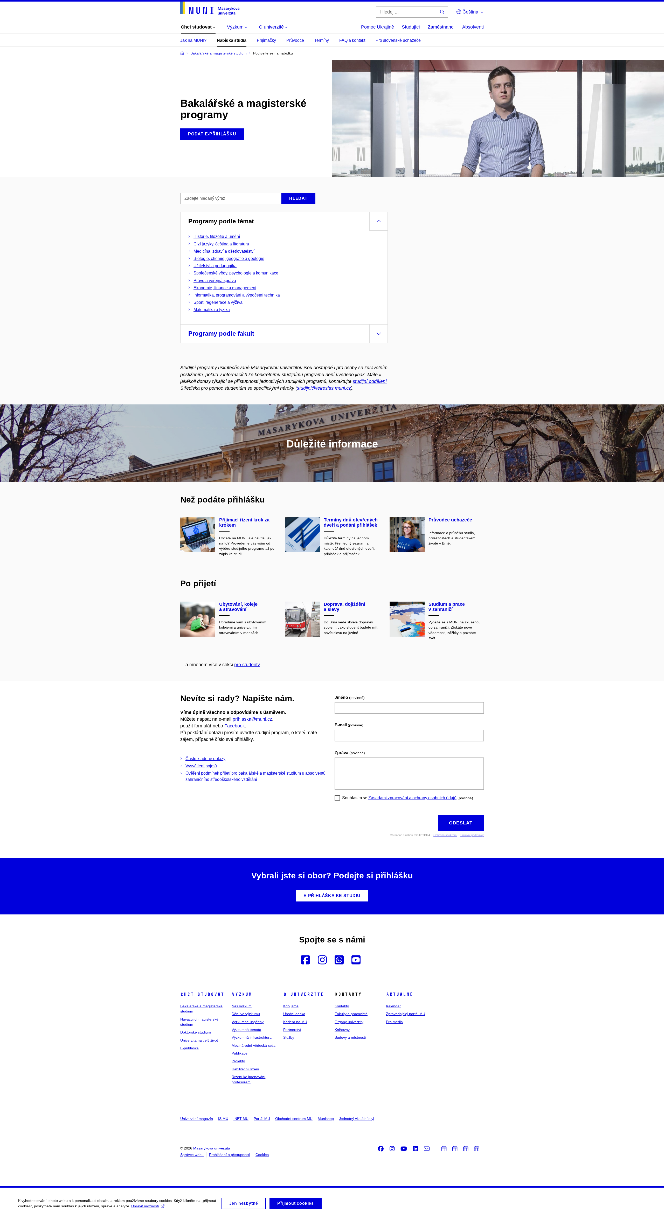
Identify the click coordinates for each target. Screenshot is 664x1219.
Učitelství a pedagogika (215, 266)
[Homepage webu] (209, 8)
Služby (288, 1037)
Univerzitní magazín (196, 1119)
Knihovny (342, 1030)
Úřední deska (294, 1014)
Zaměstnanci (441, 27)
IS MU (223, 1119)
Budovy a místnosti (350, 1037)
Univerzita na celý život (199, 1040)
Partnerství (292, 1030)
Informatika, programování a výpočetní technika (236, 295)
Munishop (326, 1119)
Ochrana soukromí (445, 835)
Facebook (234, 725)
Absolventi (473, 27)
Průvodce (295, 40)
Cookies (262, 1155)
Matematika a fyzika (211, 309)
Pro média (394, 1022)
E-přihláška (189, 1048)
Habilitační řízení (245, 1069)
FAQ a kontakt (352, 40)
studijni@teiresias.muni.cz (324, 388)
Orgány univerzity (349, 1022)
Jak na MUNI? (193, 40)
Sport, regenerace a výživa (218, 302)
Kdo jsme (291, 1006)
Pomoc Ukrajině (377, 27)
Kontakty (342, 1006)
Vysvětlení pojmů (201, 766)
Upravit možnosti (145, 1206)
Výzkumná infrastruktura (252, 1037)
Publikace (239, 1053)
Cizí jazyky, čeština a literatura (221, 244)
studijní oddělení (370, 381)
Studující (411, 27)
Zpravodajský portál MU (405, 1014)
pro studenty (247, 664)
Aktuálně (399, 994)
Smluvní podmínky (472, 835)
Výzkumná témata (246, 1030)
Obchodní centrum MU (294, 1119)
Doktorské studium (195, 1032)
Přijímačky (266, 40)
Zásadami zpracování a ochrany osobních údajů (412, 798)
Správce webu (192, 1155)
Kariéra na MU (295, 1022)
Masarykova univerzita (211, 1148)
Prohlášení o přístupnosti (229, 1155)
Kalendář (393, 1006)
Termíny (321, 40)
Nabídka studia (231, 40)
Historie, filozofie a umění (216, 236)
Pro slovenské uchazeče (398, 40)
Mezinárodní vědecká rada (253, 1045)
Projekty (238, 1061)
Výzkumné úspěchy (248, 1022)
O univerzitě (303, 994)
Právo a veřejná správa (214, 280)
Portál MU (262, 1119)
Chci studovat (202, 994)
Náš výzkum (242, 1006)
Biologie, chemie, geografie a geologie (228, 258)
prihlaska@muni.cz (252, 719)
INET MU (240, 1119)
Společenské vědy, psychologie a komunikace (235, 273)
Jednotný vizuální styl (356, 1119)
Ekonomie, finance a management (224, 288)
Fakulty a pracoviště (351, 1014)
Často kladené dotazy (205, 758)
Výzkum (242, 994)
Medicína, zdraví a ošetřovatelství (223, 251)
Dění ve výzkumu (246, 1014)
